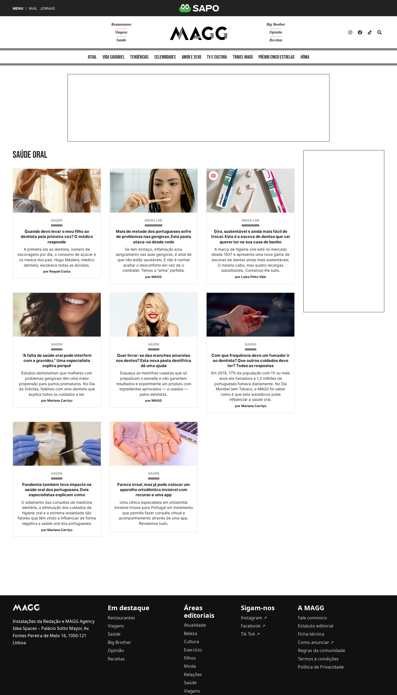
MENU (18, 8)
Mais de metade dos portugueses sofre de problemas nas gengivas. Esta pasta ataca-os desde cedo (153, 236)
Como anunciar (316, 642)
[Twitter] (370, 32)
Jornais (47, 8)
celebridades (165, 57)
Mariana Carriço (59, 400)
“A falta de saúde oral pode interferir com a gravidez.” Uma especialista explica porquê (57, 360)
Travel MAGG (243, 57)
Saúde (121, 40)
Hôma (305, 57)
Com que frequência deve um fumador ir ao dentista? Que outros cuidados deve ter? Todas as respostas (250, 360)
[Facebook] (360, 32)
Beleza (190, 633)
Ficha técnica (311, 634)
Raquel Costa (59, 271)
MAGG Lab (153, 220)
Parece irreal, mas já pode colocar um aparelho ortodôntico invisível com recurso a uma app (153, 489)
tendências (139, 57)
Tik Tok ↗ (250, 634)
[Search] (379, 32)
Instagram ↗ (254, 618)
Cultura (191, 641)
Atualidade (195, 625)
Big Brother (276, 24)
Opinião (276, 32)
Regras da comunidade (321, 650)
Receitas (276, 40)
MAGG (157, 277)
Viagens (121, 32)
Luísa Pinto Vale (253, 277)
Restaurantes (121, 24)
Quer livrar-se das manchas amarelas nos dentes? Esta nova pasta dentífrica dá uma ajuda (153, 360)
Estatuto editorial (315, 626)
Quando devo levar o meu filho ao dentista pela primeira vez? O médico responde (57, 236)
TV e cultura (217, 57)
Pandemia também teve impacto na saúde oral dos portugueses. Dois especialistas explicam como (57, 489)
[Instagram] (350, 32)
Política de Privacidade (321, 667)
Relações (193, 674)
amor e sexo (191, 57)
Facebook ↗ (253, 626)
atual (92, 57)
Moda (190, 666)
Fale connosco (312, 618)
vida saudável (114, 57)
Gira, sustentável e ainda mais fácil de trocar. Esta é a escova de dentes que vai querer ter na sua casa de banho (250, 236)
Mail (33, 8)
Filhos (190, 658)
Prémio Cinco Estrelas (276, 57)
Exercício (193, 650)
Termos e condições (318, 659)
